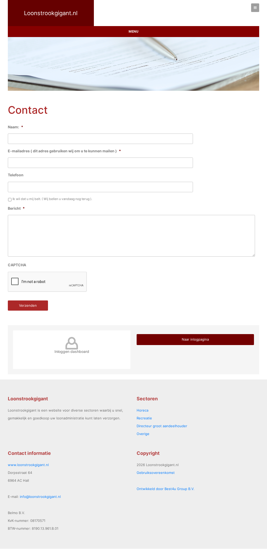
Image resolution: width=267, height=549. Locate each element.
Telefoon (15, 175)
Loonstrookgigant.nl (50, 13)
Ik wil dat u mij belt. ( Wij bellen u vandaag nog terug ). (52, 199)
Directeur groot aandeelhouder (162, 426)
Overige (143, 434)
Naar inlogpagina (195, 339)
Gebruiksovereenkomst (156, 472)
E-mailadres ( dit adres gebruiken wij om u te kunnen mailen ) (64, 151)
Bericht (16, 208)
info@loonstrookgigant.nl (40, 496)
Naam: (15, 127)
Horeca (142, 410)
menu (133, 31)
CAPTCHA (17, 265)
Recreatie (144, 418)
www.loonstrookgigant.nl (28, 465)
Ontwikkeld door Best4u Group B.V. (166, 489)
